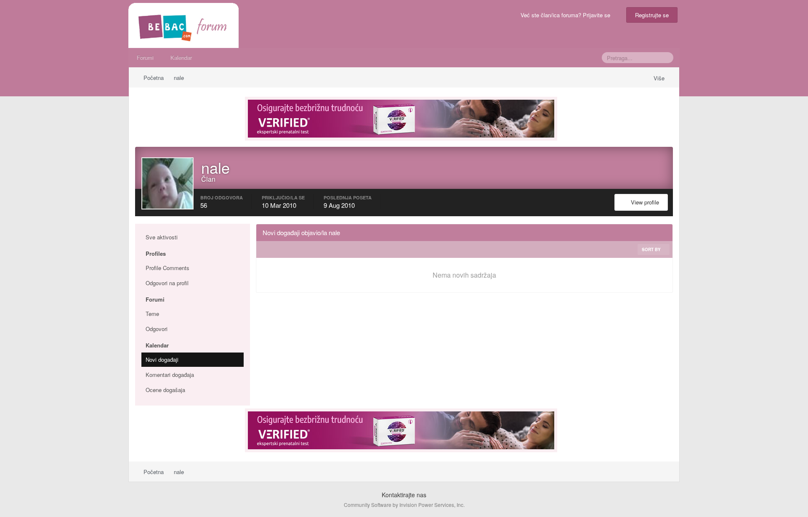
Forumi (145, 57)
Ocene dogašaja (165, 390)
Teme (152, 314)
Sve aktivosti (162, 237)
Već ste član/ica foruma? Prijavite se (567, 15)
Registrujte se (652, 15)
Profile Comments (167, 268)
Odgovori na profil (167, 283)
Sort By (652, 249)
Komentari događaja (170, 375)
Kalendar (181, 57)
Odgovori (156, 329)
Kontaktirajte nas (404, 494)
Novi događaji (162, 359)
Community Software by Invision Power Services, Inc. (404, 504)
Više (660, 78)
